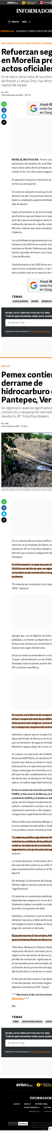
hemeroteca (34, 1111)
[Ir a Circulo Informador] (27, 1)
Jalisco (16, 1104)
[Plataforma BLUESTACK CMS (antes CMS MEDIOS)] (23, 1123)
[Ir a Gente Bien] (43, 1)
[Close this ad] (50, 1128)
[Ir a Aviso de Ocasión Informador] (12, 1)
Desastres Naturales (32, 1022)
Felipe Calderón (20, 301)
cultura (47, 1107)
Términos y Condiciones (40, 331)
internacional (41, 1104)
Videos (15, 22)
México (4, 43)
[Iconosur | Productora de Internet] (13, 1123)
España (34, 301)
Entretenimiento (31, 1107)
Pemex (16, 1022)
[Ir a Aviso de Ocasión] (24, 1082)
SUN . (7, 424)
